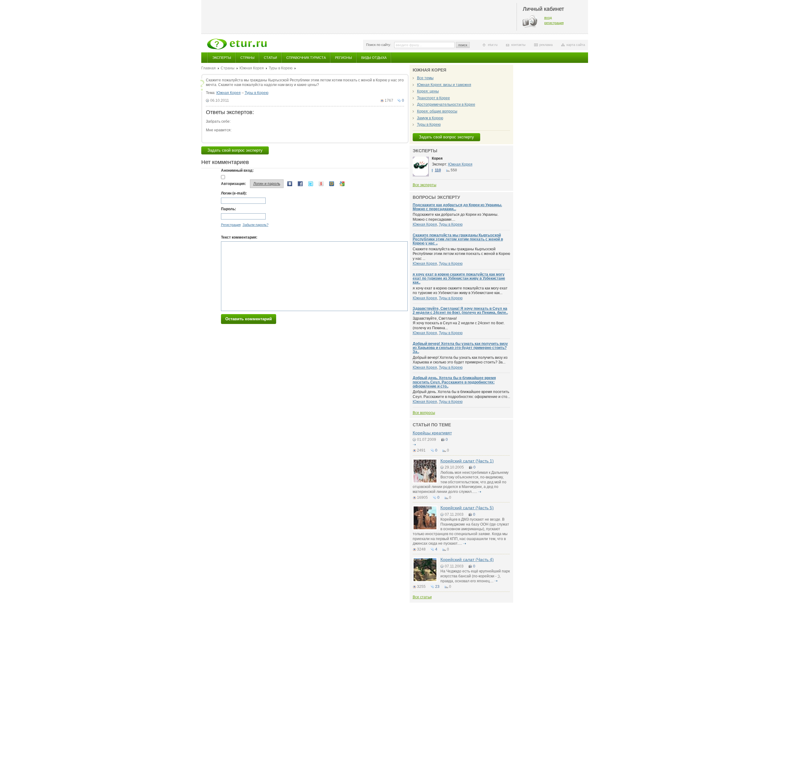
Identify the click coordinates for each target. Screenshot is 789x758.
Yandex (321, 183)
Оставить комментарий (248, 319)
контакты (518, 45)
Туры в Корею (280, 68)
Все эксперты (424, 185)
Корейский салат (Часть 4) (467, 559)
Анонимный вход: (237, 170)
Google (342, 183)
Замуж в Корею (430, 118)
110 (438, 170)
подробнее (414, 444)
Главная (208, 68)
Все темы (425, 78)
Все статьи (422, 597)
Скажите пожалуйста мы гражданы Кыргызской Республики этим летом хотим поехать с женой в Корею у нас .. (458, 239)
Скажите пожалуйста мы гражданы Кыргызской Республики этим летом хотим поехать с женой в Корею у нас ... (461, 254)
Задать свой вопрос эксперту (235, 150)
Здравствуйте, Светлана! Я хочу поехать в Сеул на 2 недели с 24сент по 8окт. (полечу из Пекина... (459, 323)
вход (548, 17)
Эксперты (221, 57)
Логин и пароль (266, 184)
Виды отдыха (373, 57)
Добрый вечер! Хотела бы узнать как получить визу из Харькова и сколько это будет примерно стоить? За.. (460, 348)
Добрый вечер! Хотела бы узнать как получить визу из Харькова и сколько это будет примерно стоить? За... (460, 360)
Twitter (310, 183)
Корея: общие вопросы (437, 111)
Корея (437, 158)
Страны (247, 57)
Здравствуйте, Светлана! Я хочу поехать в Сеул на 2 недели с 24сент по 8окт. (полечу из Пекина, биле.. (460, 310)
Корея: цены (428, 91)
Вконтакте (289, 183)
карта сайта (575, 45)
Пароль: (228, 209)
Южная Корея (251, 68)
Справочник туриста (306, 57)
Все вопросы (424, 413)
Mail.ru (331, 183)
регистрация (554, 23)
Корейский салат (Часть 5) (467, 507)
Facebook (300, 183)
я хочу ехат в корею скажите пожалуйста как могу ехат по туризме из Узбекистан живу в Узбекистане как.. (459, 278)
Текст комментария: (239, 237)
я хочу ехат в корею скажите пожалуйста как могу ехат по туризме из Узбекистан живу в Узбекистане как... (460, 290)
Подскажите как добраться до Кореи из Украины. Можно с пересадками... (457, 207)
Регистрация (231, 225)
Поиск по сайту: (378, 45)
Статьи (270, 57)
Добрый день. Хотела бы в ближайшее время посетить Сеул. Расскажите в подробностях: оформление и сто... (461, 394)
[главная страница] (237, 44)
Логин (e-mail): (234, 193)
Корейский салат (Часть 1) (467, 460)
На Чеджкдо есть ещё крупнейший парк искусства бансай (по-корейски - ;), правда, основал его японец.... (475, 576)
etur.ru (492, 45)
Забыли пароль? (255, 225)
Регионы (343, 57)
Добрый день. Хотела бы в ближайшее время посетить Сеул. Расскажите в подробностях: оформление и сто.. (454, 382)
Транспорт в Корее (433, 98)
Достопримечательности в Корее (446, 104)
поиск (462, 45)
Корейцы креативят (432, 432)
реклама (546, 45)
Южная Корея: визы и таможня (444, 85)
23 (437, 586)
